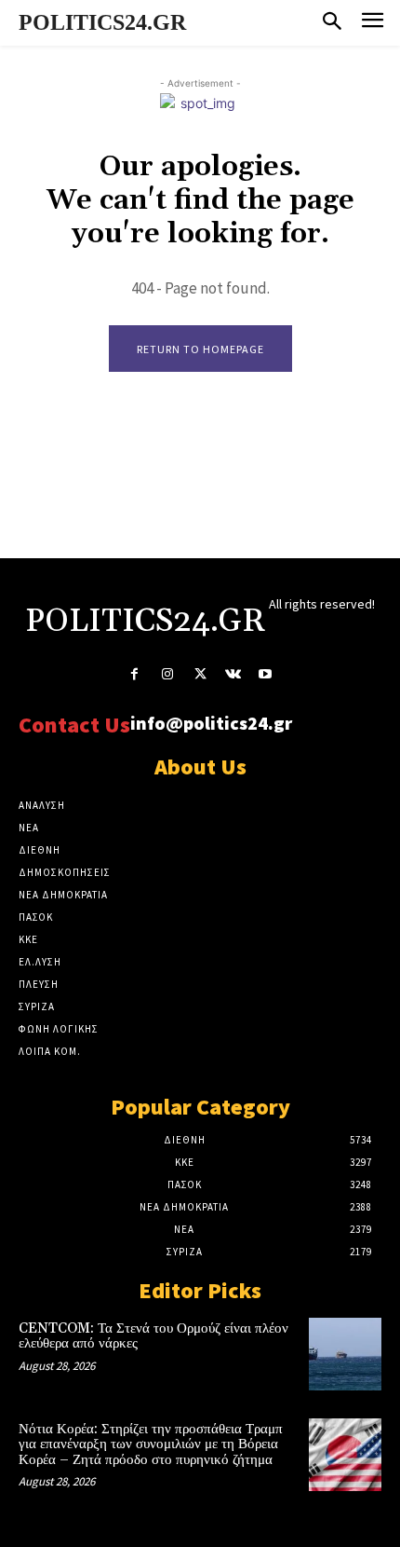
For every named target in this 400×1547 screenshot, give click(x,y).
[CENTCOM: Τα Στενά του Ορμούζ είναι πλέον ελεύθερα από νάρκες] (345, 1354)
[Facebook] (134, 674)
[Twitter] (199, 674)
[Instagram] (167, 674)
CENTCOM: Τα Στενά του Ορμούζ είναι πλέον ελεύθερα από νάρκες (153, 1336)
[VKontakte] (233, 674)
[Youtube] (265, 674)
